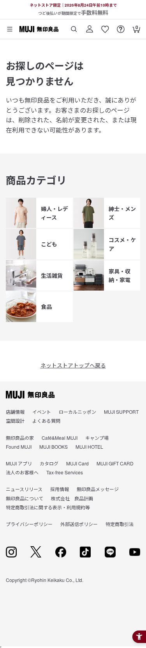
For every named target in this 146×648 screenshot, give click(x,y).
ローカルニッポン (77, 411)
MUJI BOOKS (53, 446)
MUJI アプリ (19, 463)
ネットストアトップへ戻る (73, 365)
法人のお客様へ (22, 472)
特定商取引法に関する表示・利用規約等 (48, 507)
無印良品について (24, 498)
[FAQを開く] (121, 26)
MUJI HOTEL (89, 446)
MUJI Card (77, 463)
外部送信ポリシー (79, 524)
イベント (41, 411)
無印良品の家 (20, 437)
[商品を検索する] (74, 26)
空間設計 (15, 420)
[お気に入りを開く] (105, 26)
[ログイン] (89, 26)
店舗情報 (15, 411)
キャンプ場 (97, 437)
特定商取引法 (120, 524)
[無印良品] (30, 395)
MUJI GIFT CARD (115, 463)
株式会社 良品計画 (72, 498)
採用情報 (59, 489)
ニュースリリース (24, 489)
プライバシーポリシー (29, 524)
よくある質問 (46, 420)
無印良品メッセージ (98, 489)
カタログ (49, 463)
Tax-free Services (64, 472)
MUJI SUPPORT (121, 411)
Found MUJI (19, 446)
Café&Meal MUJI (59, 437)
